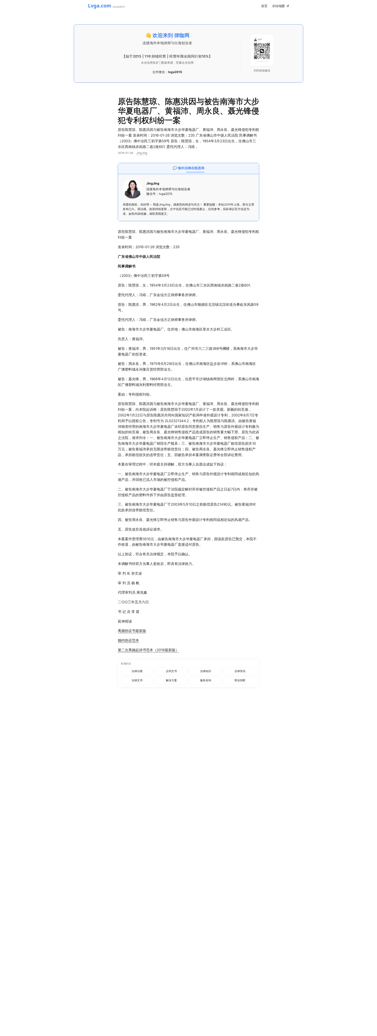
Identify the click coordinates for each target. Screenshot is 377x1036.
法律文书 (137, 680)
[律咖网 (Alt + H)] (111, 6)
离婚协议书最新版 (132, 631)
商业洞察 (239, 680)
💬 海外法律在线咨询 (188, 168)
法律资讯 (239, 671)
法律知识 (205, 671)
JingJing (141, 152)
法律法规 (137, 671)
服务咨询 (205, 680)
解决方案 (171, 680)
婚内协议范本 (128, 640)
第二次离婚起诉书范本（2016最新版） (148, 650)
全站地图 (279, 6)
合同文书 (171, 671)
